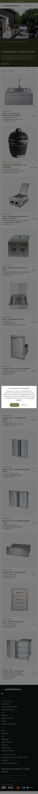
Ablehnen (24, 405)
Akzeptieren (14, 405)
